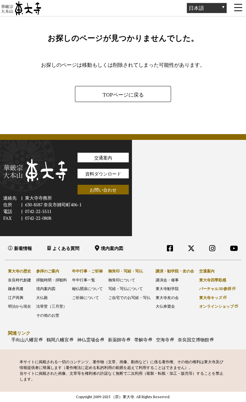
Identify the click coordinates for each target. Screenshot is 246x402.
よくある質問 (66, 248)
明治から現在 (19, 306)
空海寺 (162, 340)
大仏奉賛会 (165, 306)
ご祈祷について (85, 297)
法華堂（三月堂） (51, 306)
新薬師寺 (117, 340)
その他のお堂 (47, 315)
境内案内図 (112, 248)
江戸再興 (15, 297)
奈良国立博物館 (193, 340)
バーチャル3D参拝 (215, 288)
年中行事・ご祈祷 (87, 271)
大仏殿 (42, 297)
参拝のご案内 (47, 271)
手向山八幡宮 (24, 340)
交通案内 (103, 158)
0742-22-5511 (38, 211)
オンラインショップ (216, 306)
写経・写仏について (125, 288)
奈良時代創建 (19, 280)
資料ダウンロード (103, 174)
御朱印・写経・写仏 (125, 271)
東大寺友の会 (167, 297)
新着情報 (23, 248)
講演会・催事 (167, 280)
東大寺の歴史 (19, 271)
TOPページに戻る (123, 94)
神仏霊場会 (88, 340)
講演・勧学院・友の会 (175, 271)
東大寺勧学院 (167, 288)
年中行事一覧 (83, 280)
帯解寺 (141, 340)
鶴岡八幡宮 (57, 340)
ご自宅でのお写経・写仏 (129, 297)
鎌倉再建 (15, 288)
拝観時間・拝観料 (51, 280)
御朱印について (121, 280)
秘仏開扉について (87, 288)
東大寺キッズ (210, 297)
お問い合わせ (103, 190)
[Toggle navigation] (238, 8)
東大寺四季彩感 (212, 280)
